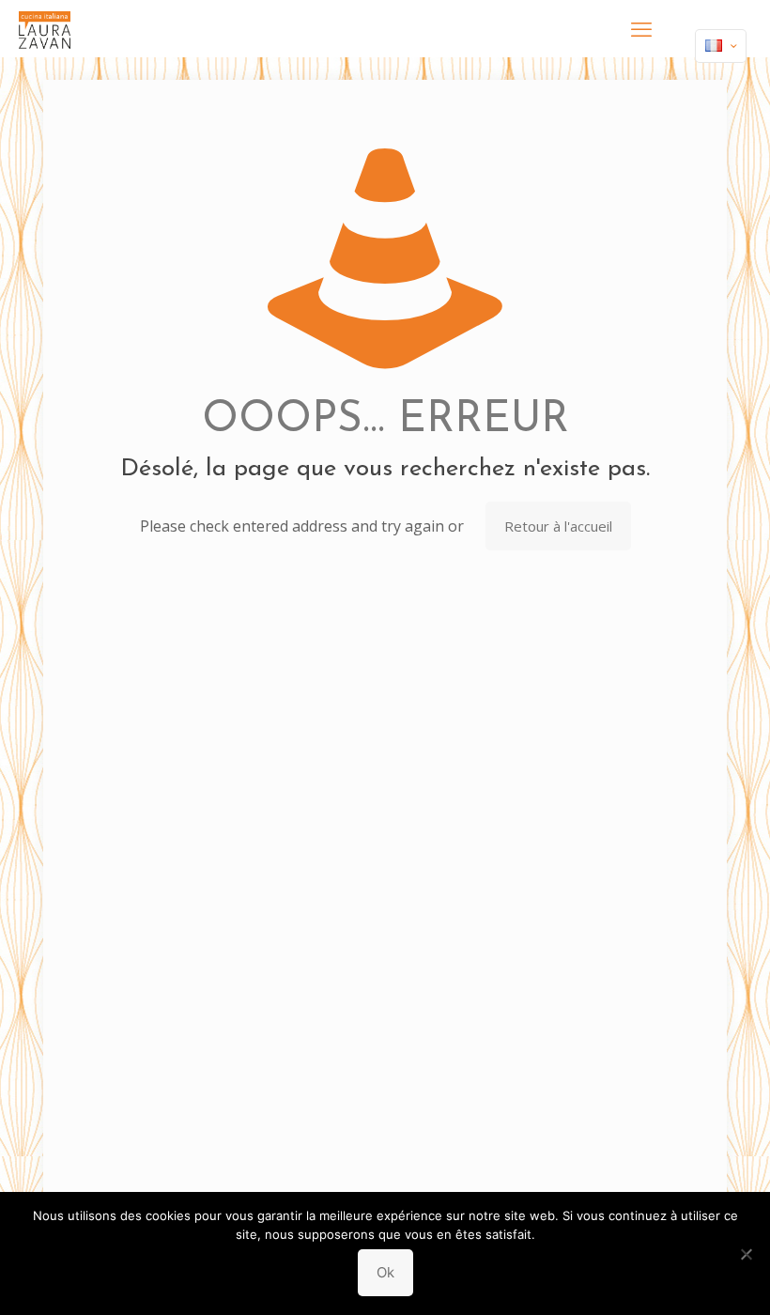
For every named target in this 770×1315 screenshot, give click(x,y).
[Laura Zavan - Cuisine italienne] (44, 28)
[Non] (746, 1254)
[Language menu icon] (721, 46)
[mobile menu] (641, 28)
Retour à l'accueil (558, 526)
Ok (385, 1272)
